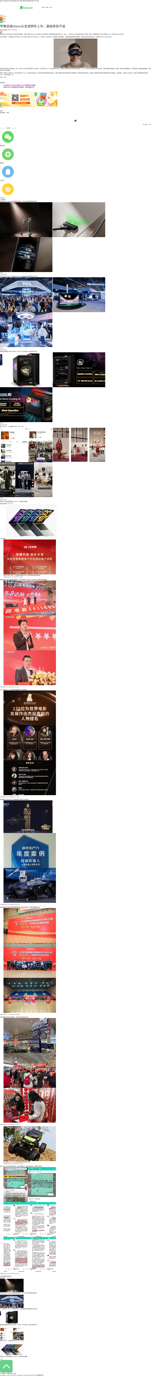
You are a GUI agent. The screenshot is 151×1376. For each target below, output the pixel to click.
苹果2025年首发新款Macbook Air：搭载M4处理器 (13, 501)
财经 (26, 1)
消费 (32, 1)
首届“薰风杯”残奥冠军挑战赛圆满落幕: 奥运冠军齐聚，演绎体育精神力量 (19, 907)
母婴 (21, 1)
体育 (9, 1)
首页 (1, 1)
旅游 (15, 1)
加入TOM (13, 1373)
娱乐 (7, 1)
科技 (37, 1)
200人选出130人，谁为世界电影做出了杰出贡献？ (13, 689)
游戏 (12, 1)
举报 (1, 111)
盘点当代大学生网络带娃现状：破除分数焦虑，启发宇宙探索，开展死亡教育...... (22, 1166)
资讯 (4, 1)
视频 (23, 1)
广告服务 (8, 1373)
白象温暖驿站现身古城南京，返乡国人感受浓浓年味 (14, 1017)
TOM (4, 577)
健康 (29, 1)
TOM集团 (2, 1373)
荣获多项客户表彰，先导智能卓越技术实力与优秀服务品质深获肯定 (21, 575)
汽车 (35, 1)
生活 (18, 1)
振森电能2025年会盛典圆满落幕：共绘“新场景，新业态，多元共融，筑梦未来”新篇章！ (24, 579)
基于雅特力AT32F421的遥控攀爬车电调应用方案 (16, 1162)
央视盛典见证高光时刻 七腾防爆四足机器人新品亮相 (14, 799)
